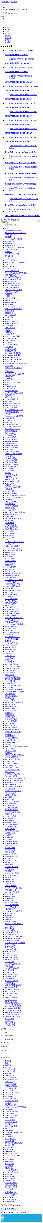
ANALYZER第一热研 (12, 382)
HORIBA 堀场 (10, 983)
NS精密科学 (9, 347)
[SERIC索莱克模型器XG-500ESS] (21, 50)
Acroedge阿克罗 (10, 567)
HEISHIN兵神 (9, 658)
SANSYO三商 (10, 569)
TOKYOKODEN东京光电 (14, 393)
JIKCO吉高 (9, 660)
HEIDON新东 (9, 852)
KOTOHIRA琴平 (11, 710)
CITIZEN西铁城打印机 (13, 685)
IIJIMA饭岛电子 (10, 803)
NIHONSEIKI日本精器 (13, 403)
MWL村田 (8, 401)
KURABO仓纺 (10, 829)
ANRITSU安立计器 (11, 323)
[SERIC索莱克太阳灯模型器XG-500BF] (23, 112)
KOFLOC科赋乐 (10, 578)
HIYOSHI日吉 (10, 537)
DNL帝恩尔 (9, 835)
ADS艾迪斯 (9, 531)
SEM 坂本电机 (10, 1023)
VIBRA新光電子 (10, 458)
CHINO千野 (9, 1021)
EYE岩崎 (8, 877)
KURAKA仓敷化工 (11, 611)
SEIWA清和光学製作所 (13, 279)
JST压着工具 (9, 966)
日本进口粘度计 (10, 525)
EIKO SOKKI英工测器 (12, 938)
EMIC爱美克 (9, 869)
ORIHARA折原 (10, 761)
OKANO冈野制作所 (12, 905)
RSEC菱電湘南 (10, 554)
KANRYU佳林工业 (11, 361)
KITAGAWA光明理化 (12, 632)
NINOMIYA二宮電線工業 (14, 765)
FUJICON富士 (10, 871)
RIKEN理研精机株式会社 (14, 277)
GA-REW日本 (9, 256)
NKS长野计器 (9, 970)
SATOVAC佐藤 (10, 704)
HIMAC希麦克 (10, 717)
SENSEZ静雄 (9, 237)
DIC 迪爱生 (9, 366)
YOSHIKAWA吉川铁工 (13, 941)
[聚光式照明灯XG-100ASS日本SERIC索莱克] (23, 201)
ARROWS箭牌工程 (11, 981)
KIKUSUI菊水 (10, 651)
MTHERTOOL (10, 483)
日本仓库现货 (9, 523)
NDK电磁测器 (10, 742)
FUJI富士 (8, 734)
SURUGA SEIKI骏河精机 (13, 888)
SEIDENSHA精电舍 (12, 321)
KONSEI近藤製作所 (12, 412)
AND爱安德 (9, 535)
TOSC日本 (8, 264)
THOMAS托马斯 (10, 349)
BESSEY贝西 (9, 972)
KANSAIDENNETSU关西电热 (15, 262)
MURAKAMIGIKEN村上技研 (15, 512)
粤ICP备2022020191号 (8, 1209)
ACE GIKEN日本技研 (12, 429)
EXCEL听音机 (10, 850)
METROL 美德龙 (11, 795)
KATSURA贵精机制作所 (13, 309)
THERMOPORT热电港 (13, 548)
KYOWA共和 (9, 311)
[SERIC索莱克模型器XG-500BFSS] (21, 59)
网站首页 (8, 27)
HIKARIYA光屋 (10, 816)
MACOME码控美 (11, 841)
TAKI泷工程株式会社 (12, 968)
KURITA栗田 (9, 915)
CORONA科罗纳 (11, 955)
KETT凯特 (8, 252)
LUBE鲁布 (8, 839)
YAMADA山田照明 (11, 957)
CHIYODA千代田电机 (12, 774)
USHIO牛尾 (9, 917)
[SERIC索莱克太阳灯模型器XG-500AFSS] (23, 78)
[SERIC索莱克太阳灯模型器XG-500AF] (23, 129)
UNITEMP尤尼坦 (11, 460)
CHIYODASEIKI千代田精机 (14, 624)
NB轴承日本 (9, 489)
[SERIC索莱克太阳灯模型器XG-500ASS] (23, 86)
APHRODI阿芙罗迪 (11, 738)
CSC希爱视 (9, 630)
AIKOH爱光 (9, 468)
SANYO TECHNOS (11, 445)
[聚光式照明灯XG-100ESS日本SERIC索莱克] (23, 158)
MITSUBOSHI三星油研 (13, 518)
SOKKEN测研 (10, 241)
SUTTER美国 (9, 294)
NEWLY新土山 (10, 725)
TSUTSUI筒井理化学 (12, 1014)
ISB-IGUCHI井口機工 (12, 960)
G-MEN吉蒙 (9, 635)
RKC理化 (8, 473)
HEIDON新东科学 (11, 721)
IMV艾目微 (9, 865)
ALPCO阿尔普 (10, 681)
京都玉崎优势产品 (11, 527)
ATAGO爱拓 (9, 449)
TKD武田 (8, 995)
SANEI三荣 (9, 919)
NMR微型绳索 (10, 694)
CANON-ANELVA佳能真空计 (15, 778)
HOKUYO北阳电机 (11, 408)
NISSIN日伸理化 (10, 561)
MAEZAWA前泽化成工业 (14, 285)
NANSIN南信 (9, 556)
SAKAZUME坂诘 (11, 475)
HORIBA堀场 (9, 898)
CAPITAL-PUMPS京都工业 (14, 755)
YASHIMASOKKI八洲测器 (14, 985)
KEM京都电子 (10, 456)
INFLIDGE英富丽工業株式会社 (16, 273)
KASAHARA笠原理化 (12, 622)
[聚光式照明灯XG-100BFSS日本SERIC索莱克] (23, 169)
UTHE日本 (8, 499)
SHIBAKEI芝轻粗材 (12, 892)
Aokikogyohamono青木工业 (14, 416)
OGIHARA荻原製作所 (12, 586)
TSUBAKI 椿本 (10, 723)
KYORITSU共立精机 (12, 767)
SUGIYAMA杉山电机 (12, 481)
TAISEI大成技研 (10, 976)
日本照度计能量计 (11, 529)
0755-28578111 (6, 1050)
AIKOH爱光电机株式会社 (14, 410)
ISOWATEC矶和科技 (12, 989)
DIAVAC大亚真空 (11, 260)
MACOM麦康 (9, 443)
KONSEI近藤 (9, 979)
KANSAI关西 (9, 334)
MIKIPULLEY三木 (11, 292)
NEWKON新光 (10, 909)
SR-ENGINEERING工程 (13, 782)
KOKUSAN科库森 (11, 447)
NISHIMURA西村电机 (12, 584)
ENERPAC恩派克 (11, 708)
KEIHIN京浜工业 (11, 974)
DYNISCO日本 (10, 298)
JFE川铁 (7, 330)
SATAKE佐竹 (9, 395)
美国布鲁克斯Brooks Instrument (15, 233)
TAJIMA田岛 (9, 433)
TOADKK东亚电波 (11, 643)
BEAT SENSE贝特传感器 (13, 1010)
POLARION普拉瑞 (11, 810)
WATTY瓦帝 (9, 953)
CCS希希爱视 (9, 662)
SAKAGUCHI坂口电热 (13, 759)
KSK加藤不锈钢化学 (12, 575)
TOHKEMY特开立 (11, 639)
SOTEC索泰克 (10, 673)
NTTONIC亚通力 (11, 405)
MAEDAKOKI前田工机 (13, 1006)
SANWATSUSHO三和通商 (14, 702)
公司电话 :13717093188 (9, 13)
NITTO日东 (9, 858)
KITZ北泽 (8, 414)
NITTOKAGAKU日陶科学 (14, 580)
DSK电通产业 (9, 881)
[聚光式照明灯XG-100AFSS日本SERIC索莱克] (23, 190)
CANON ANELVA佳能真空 (14, 247)
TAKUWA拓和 (10, 654)
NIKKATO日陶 (10, 789)
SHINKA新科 (9, 266)
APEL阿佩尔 (9, 1019)
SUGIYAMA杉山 (11, 1000)
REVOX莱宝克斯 (11, 903)
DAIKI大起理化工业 (12, 288)
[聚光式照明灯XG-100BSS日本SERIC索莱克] (23, 180)
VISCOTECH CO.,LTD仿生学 (15, 943)
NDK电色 (8, 477)
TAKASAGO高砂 (11, 776)
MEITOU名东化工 (11, 479)
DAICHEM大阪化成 (12, 452)
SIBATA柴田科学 (11, 854)
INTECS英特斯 (10, 559)
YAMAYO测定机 (11, 502)
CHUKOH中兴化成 (11, 827)
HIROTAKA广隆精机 (12, 770)
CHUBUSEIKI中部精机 (13, 763)
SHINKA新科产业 (11, 824)
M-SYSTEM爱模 (10, 647)
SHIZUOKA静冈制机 (12, 664)
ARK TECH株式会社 (12, 275)
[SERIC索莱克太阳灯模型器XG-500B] (22, 120)
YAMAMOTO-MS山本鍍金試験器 (16, 746)
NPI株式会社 (9, 837)
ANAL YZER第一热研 (12, 336)
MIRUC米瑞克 (10, 328)
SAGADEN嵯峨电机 (12, 727)
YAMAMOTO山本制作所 (13, 290)
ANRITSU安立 (10, 245)
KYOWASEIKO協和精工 (13, 784)
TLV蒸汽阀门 (9, 317)
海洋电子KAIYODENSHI (13, 359)
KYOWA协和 (9, 675)
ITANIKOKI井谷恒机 (12, 812)
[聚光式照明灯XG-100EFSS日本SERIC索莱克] (23, 148)
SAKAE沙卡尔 (10, 552)
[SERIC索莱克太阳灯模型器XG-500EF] (23, 95)
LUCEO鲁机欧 (10, 833)
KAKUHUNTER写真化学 (14, 780)
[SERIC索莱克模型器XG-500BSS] (21, 67)
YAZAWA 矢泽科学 (11, 464)
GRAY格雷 (9, 422)
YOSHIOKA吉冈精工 (12, 677)
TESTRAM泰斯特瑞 (12, 254)
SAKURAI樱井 (10, 896)
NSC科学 (8, 258)
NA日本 (7, 296)
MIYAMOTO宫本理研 (12, 1016)
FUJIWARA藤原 (10, 793)
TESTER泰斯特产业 (12, 607)
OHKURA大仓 (10, 340)
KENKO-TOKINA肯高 (13, 283)
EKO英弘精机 (10, 947)
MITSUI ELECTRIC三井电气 (15, 936)
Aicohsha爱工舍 (10, 243)
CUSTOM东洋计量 (11, 399)
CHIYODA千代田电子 (12, 666)
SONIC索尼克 (9, 884)
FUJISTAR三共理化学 (12, 964)
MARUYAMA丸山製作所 (13, 689)
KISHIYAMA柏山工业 (12, 637)
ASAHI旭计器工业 (11, 609)
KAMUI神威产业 (11, 706)
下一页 (10, 220)
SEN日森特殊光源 (11, 599)
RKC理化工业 (10, 862)
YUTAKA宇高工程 (11, 757)
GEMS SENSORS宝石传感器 (15, 495)
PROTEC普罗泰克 (11, 1002)
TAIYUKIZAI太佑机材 (13, 487)
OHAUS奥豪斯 (10, 700)
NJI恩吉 (7, 384)
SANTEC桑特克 (10, 281)
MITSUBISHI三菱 (11, 987)
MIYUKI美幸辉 (10, 315)
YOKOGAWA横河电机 (13, 732)
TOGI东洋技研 (10, 420)
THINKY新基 (9, 471)
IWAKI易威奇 (9, 418)
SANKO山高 (9, 879)
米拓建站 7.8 (13, 1212)
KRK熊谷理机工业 (11, 391)
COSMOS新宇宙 (10, 338)
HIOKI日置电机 (10, 740)
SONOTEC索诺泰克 (12, 831)
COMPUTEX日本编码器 (13, 497)
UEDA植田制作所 (11, 344)
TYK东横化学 (10, 544)
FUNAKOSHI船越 (11, 843)
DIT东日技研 (9, 962)
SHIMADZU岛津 (11, 626)
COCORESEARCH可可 (13, 791)
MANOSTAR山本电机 (12, 590)
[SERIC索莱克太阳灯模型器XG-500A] (22, 137)
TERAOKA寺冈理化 (12, 668)
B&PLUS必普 (9, 772)
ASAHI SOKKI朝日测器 (13, 573)
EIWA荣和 (8, 846)
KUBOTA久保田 (10, 616)
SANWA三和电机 (11, 493)
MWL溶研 (8, 797)
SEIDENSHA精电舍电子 (13, 368)
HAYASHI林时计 (11, 890)
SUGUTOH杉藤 (10, 875)
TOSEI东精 (9, 565)
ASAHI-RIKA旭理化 (12, 729)
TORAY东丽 (9, 516)
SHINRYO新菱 (10, 563)
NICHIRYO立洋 (10, 582)
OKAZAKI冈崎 (10, 930)
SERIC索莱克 (9, 715)
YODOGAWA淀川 (11, 856)
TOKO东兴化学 (10, 670)
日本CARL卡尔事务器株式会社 (16, 363)
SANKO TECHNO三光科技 (14, 374)
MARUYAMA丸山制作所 (13, 786)
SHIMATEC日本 (10, 319)
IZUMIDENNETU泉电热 (13, 679)
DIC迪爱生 (8, 342)
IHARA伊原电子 (10, 601)
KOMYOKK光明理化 (12, 873)
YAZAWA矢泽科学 (11, 997)
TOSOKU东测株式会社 (13, 426)
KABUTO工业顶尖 (11, 357)
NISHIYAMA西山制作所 (13, 239)
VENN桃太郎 (9, 372)
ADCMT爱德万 (10, 683)
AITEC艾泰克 (9, 533)
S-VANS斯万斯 (10, 913)
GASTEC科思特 (10, 437)
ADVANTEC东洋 (11, 603)
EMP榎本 (8, 641)
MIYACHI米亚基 (10, 886)
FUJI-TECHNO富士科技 (13, 1004)
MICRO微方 (9, 605)
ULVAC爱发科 (10, 307)
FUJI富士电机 (9, 326)
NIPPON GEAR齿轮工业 (13, 550)
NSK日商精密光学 (11, 514)
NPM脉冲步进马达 (11, 822)
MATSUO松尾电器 (11, 506)
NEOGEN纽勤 (10, 491)
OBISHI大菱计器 (11, 439)
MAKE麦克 (9, 926)
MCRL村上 (9, 540)
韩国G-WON (9, 397)
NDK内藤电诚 (10, 656)
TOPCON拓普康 (10, 907)
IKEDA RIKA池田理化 (13, 353)
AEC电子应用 (9, 304)
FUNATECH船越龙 (11, 867)
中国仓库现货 (9, 521)
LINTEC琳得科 (10, 748)
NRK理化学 (9, 900)
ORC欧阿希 (9, 597)
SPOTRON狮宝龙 (11, 431)
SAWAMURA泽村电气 (13, 441)
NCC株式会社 (10, 805)
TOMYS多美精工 (11, 645)
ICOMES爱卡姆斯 (11, 649)
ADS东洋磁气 (9, 687)
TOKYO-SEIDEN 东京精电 (14, 542)
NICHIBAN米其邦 (11, 808)
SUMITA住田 (9, 269)
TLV (6, 370)
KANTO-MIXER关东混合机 (14, 691)
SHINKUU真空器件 (12, 801)
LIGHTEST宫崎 (10, 751)
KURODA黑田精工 (11, 546)
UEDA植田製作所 (11, 594)
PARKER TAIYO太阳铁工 (14, 924)
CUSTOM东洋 (10, 736)
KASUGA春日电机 (11, 696)
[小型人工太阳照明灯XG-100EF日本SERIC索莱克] (23, 211)
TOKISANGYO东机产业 (13, 911)
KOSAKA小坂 (10, 848)
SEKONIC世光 (10, 504)
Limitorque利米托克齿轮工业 (15, 231)
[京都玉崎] (21, 2)
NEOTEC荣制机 (10, 510)
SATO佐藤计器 (10, 592)
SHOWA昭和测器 (11, 508)
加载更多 (4, 222)
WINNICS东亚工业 (11, 932)
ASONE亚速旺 (10, 571)
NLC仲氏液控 (9, 818)
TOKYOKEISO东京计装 (13, 424)
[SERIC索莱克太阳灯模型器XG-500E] (22, 103)
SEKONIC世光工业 (11, 951)
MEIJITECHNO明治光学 (13, 454)
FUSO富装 (8, 814)
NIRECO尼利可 (10, 435)
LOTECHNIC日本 (11, 250)
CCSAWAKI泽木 (10, 628)
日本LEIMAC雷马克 (12, 271)
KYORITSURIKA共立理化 (14, 618)
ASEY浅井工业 (10, 1025)
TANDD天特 (9, 588)
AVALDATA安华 (10, 945)
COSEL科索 (9, 313)
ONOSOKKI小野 (11, 860)
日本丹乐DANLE (11, 235)
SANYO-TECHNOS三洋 (13, 1012)
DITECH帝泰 (9, 928)
